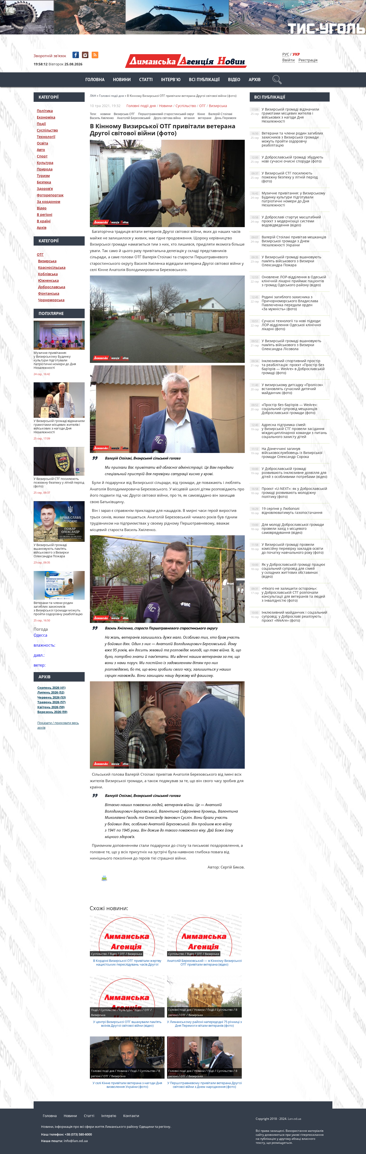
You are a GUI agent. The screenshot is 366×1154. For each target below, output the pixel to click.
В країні (44, 221)
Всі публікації (204, 80)
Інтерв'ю (171, 80)
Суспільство (47, 130)
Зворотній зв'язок (50, 55)
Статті (146, 80)
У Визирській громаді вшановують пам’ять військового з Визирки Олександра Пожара (286, 261)
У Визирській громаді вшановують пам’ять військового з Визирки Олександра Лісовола (286, 344)
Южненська (48, 280)
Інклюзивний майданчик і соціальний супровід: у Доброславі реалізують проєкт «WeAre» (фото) (289, 616)
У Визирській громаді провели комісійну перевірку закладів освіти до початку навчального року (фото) (287, 548)
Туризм (43, 175)
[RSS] (95, 55)
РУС (285, 54)
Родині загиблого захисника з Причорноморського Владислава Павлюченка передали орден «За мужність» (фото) (284, 302)
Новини (122, 80)
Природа (45, 169)
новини (105, 114)
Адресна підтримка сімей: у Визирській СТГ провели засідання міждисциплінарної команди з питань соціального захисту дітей (289, 430)
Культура (45, 162)
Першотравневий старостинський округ (166, 114)
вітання (189, 118)
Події (41, 123)
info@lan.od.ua (76, 1141)
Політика (45, 110)
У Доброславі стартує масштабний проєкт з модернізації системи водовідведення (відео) (286, 221)
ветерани (204, 118)
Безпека (44, 182)
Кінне (201, 114)
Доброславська (51, 287)
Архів (255, 80)
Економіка (46, 117)
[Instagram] (86, 55)
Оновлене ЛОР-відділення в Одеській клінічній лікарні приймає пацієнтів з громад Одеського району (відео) (288, 281)
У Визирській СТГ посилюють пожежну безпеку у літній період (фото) (284, 177)
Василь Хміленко (102, 118)
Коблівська (48, 274)
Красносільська (51, 267)
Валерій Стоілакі (220, 114)
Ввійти (288, 59)
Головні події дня (141, 105)
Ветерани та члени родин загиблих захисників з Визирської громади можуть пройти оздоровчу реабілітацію (287, 139)
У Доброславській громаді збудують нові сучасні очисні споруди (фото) (287, 159)
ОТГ (40, 254)
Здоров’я (45, 188)
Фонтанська (48, 293)
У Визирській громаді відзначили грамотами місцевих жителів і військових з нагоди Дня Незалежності (285, 115)
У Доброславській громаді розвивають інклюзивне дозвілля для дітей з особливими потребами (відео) (289, 472)
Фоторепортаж (50, 195)
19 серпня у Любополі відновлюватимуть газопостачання (286, 510)
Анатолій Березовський (133, 118)
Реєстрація (308, 59)
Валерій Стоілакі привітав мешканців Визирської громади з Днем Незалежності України (288, 241)
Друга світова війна (167, 118)
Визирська (47, 261)
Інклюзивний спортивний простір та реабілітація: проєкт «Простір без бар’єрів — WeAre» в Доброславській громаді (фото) (288, 366)
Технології (46, 136)
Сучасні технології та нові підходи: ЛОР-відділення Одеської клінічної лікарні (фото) (286, 324)
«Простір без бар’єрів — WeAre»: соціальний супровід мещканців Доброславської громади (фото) (284, 408)
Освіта (42, 143)
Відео (234, 80)
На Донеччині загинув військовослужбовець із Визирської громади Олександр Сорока (286, 452)
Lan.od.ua (294, 1119)
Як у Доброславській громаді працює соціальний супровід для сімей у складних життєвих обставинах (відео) (288, 570)
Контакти (131, 1115)
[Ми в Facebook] (76, 55)
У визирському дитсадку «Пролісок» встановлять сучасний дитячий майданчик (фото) (287, 388)
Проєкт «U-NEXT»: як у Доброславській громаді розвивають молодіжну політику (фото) (289, 492)
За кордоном (48, 201)
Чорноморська (51, 299)
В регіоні (44, 214)
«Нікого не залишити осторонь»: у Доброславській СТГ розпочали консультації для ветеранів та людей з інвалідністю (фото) (288, 594)
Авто (41, 149)
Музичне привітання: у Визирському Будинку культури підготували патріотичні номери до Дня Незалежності (288, 199)
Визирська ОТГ (124, 114)
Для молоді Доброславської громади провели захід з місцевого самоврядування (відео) (287, 528)
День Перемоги (225, 118)
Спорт (42, 156)
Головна (95, 80)
